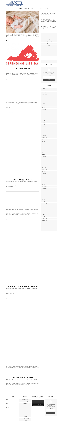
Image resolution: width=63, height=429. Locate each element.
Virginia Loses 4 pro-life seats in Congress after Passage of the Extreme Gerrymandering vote (48, 17)
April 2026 (43, 90)
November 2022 (44, 154)
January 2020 (44, 205)
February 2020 (44, 203)
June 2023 (43, 141)
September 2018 (44, 218)
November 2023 (44, 133)
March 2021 (43, 180)
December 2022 (44, 152)
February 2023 (44, 148)
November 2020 (44, 188)
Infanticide (49, 43)
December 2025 (44, 94)
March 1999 (43, 229)
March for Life (25, 412)
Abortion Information (25, 399)
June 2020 (43, 195)
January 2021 (44, 184)
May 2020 (43, 197)
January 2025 (44, 111)
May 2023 (43, 143)
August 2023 (44, 139)
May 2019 (43, 214)
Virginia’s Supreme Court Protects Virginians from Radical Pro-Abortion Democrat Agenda (48, 14)
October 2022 (44, 156)
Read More (7, 40)
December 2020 (44, 186)
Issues (32, 8)
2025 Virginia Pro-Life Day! (23, 68)
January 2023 (44, 150)
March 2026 (44, 92)
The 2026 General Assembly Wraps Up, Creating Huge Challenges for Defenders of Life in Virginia (48, 27)
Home (16, 8)
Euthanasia (49, 37)
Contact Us (41, 8)
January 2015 (44, 227)
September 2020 (44, 190)
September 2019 (44, 212)
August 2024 (44, 118)
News (37, 8)
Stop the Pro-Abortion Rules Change (23, 179)
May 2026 (43, 88)
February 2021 (44, 182)
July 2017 (43, 222)
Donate (46, 8)
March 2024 (44, 126)
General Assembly (23, 67)
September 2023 (44, 137)
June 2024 (43, 120)
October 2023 (44, 135)
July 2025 (43, 103)
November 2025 (44, 96)
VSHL (8, 31)
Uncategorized (49, 54)
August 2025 (44, 101)
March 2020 (44, 201)
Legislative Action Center (10, 404)
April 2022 (43, 165)
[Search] (56, 3)
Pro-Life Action (25, 284)
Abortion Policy (25, 401)
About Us (20, 8)
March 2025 (44, 109)
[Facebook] (47, 61)
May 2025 (43, 105)
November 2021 (44, 171)
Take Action (26, 8)
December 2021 (44, 169)
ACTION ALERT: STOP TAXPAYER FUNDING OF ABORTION (23, 286)
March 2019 (43, 216)
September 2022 (44, 158)
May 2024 (43, 122)
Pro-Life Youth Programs (25, 418)
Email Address (49, 75)
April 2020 (43, 199)
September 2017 (44, 220)
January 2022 (44, 167)
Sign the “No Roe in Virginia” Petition (23, 377)
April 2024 (43, 124)
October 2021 (44, 173)
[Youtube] (50, 61)
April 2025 (43, 107)
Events (49, 39)
